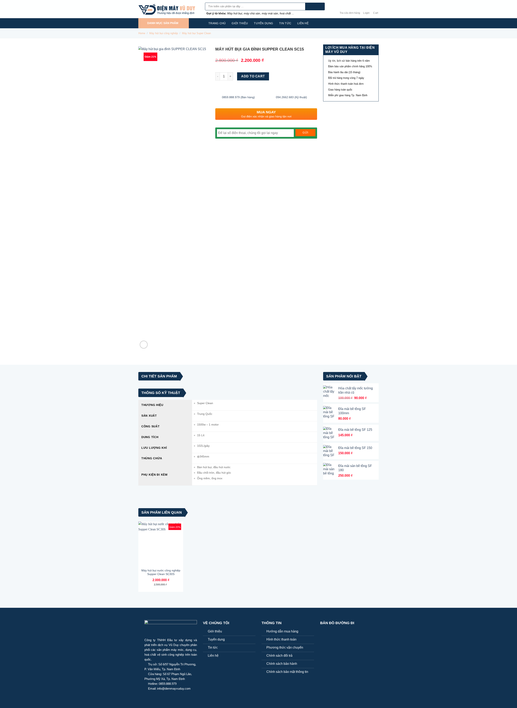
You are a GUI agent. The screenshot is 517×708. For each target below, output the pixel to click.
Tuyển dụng (263, 23)
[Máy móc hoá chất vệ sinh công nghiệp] (168, 9)
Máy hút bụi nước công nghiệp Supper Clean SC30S (160, 572)
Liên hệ (303, 23)
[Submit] (315, 6)
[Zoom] (144, 345)
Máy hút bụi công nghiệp (163, 33)
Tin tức (285, 23)
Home (141, 33)
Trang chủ (217, 23)
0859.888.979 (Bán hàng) (238, 97)
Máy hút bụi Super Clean (196, 33)
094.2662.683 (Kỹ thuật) (291, 97)
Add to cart (253, 76)
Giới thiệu (240, 23)
